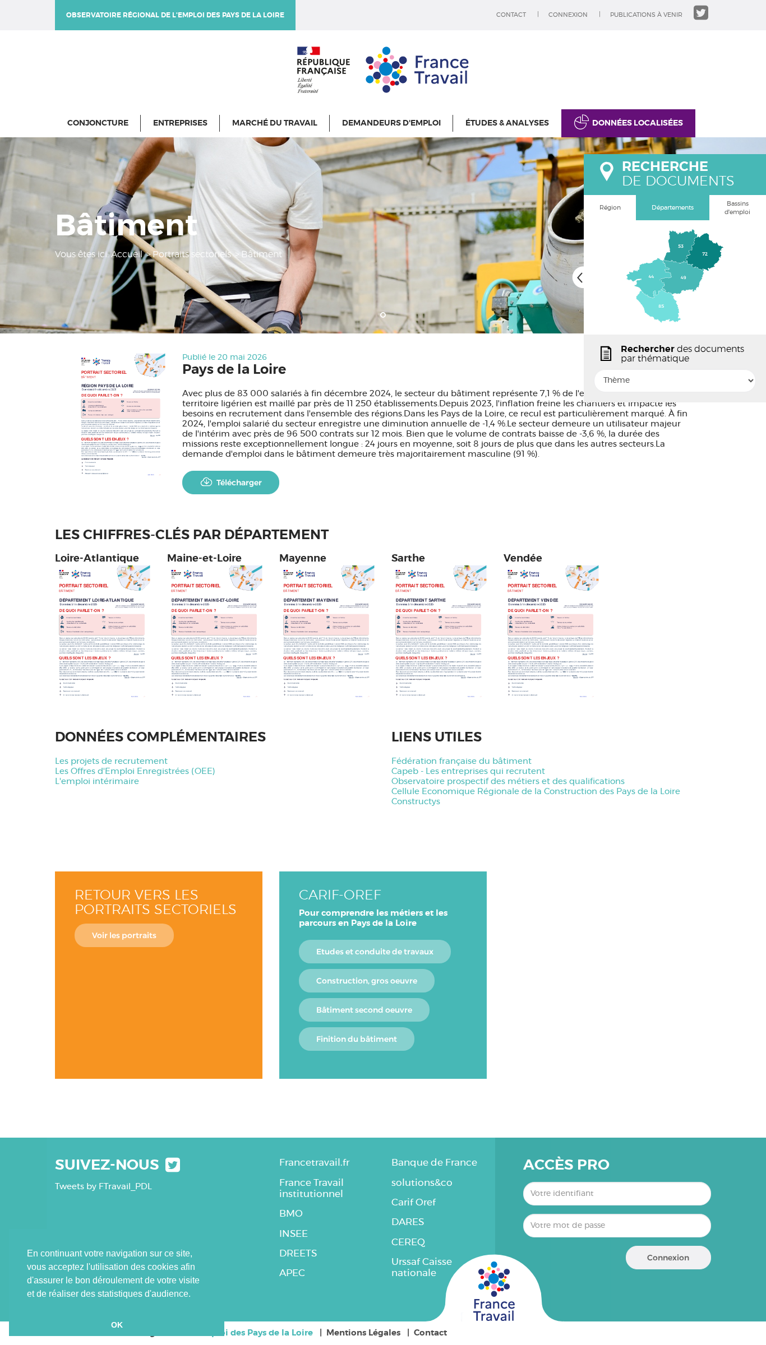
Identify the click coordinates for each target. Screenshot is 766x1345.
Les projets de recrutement (111, 761)
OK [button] (117, 1324)
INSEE (293, 1234)
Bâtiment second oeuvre (364, 1010)
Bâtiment (261, 254)
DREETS (298, 1253)
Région (610, 208)
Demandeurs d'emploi (391, 123)
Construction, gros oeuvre (366, 981)
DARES (407, 1222)
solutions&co (422, 1183)
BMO (291, 1213)
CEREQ (408, 1242)
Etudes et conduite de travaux (374, 952)
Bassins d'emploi (737, 208)
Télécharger (239, 482)
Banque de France (434, 1162)
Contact (511, 15)
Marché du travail (274, 123)
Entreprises (180, 123)
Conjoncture (97, 123)
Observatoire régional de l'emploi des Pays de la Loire (175, 15)
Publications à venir (646, 15)
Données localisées (637, 123)
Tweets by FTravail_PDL (103, 1186)
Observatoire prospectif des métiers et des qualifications (508, 781)
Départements (673, 208)
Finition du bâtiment (356, 1039)
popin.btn (589, 390)
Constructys (415, 801)
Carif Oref (413, 1202)
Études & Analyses (507, 123)
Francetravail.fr (314, 1162)
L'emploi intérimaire (97, 781)
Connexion (568, 15)
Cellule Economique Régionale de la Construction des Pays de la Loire (535, 791)
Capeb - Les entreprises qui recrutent (468, 771)
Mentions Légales (363, 1333)
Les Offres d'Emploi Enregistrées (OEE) (135, 771)
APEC (292, 1273)
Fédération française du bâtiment (461, 761)
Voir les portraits (124, 935)
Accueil (126, 254)
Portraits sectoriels (192, 254)
